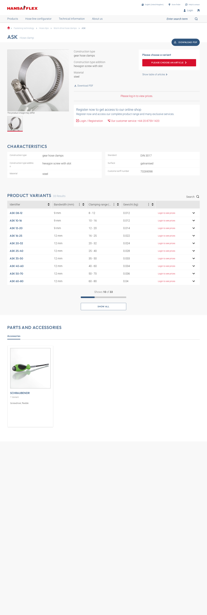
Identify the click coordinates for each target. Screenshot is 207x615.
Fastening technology (24, 28)
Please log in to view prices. (137, 96)
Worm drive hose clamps (65, 28)
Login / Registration (91, 120)
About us (97, 18)
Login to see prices (166, 213)
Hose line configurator (38, 18)
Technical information (72, 18)
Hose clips (44, 28)
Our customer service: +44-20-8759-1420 (134, 120)
